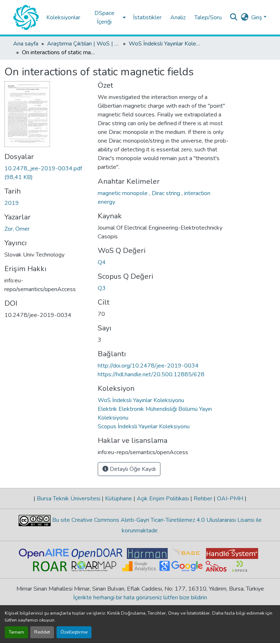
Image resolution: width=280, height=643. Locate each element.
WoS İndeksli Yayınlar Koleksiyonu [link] (165, 44)
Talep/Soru (208, 17)
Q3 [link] (102, 288)
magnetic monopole (123, 193)
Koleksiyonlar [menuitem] (63, 17)
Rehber (203, 499)
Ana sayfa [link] (25, 44)
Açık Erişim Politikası (162, 499)
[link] (46, 173)
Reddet (42, 632)
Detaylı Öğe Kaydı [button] (132, 469)
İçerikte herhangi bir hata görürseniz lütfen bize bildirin (140, 598)
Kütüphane (118, 499)
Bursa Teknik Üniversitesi (68, 499)
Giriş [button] (257, 17)
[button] (26, 17)
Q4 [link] (102, 262)
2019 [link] (11, 203)
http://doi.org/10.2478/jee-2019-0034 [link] (148, 366)
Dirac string (167, 193)
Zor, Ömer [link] (17, 229)
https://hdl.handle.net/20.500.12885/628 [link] (151, 374)
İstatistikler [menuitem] (147, 17)
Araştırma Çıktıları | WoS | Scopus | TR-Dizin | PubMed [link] (83, 44)
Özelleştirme (74, 632)
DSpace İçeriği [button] (104, 17)
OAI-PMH (230, 499)
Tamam (16, 632)
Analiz (178, 17)
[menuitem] (107, 17)
